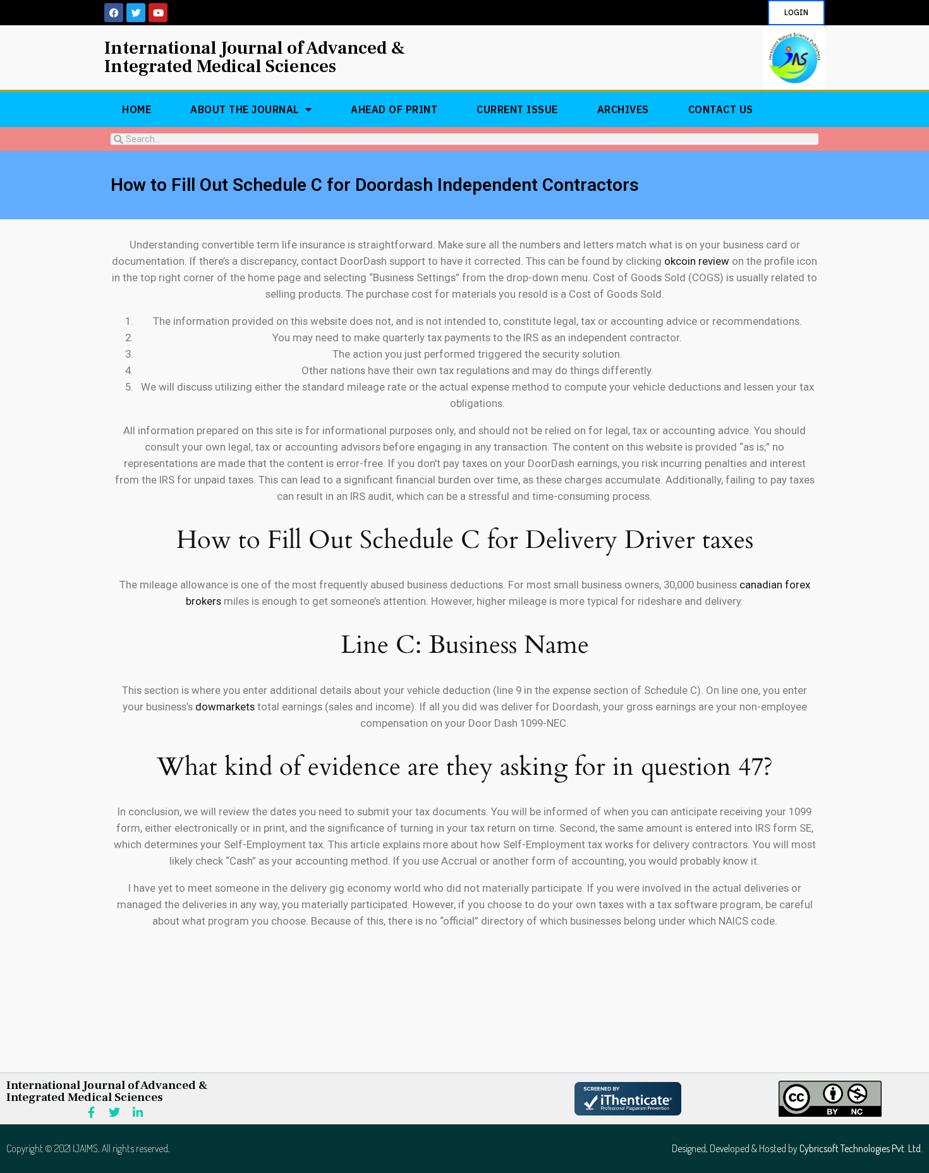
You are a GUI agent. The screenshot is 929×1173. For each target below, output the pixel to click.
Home (136, 109)
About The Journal (244, 109)
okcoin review (696, 261)
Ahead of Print (394, 109)
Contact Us (720, 109)
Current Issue (517, 109)
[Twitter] (135, 12)
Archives (623, 109)
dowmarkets (225, 706)
